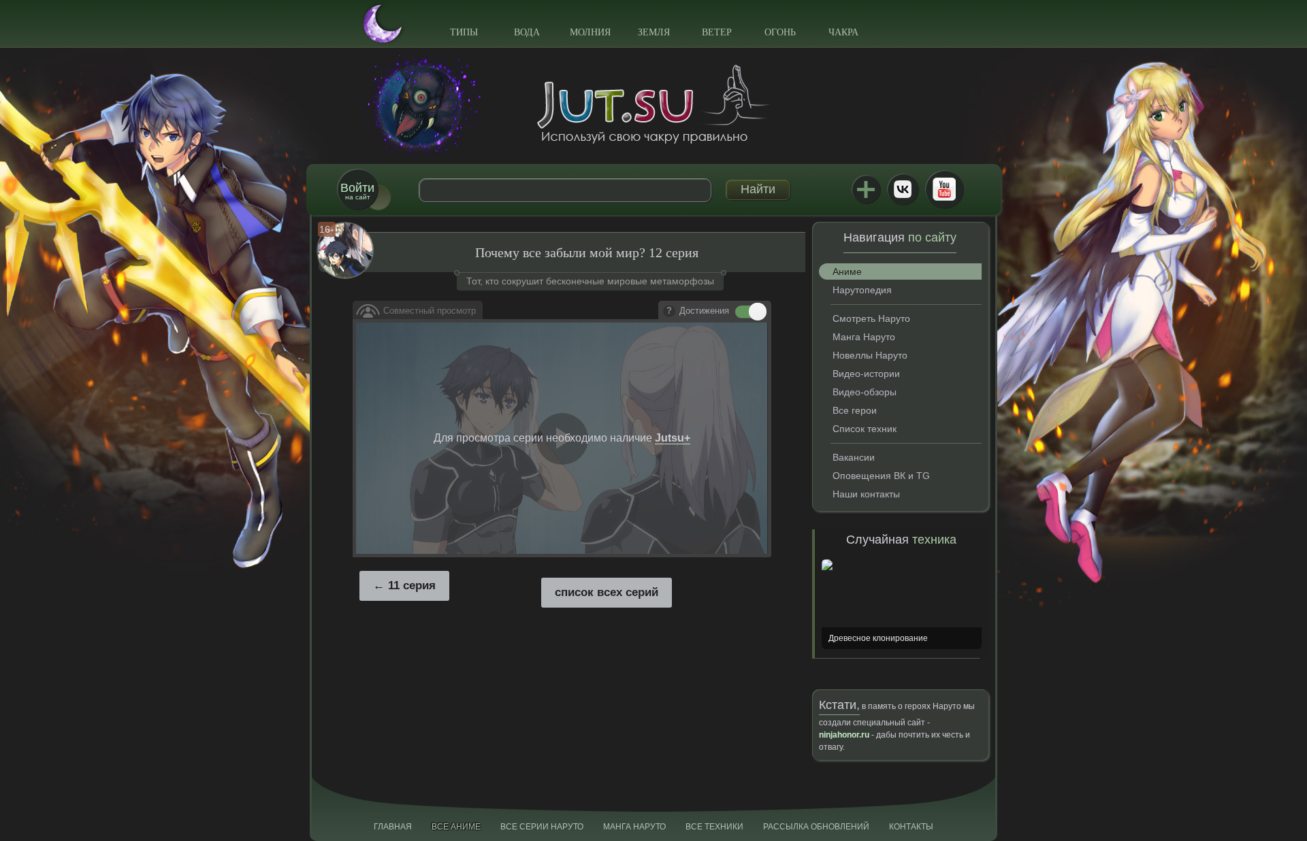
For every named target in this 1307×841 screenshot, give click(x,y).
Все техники (714, 826)
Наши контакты (866, 494)
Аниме (847, 271)
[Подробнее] (669, 312)
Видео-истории (866, 373)
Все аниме (456, 826)
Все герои (855, 410)
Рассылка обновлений (816, 826)
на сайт (357, 191)
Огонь (780, 32)
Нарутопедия (862, 289)
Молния (590, 32)
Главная (393, 826)
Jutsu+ (866, 189)
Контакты (911, 826)
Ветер (717, 32)
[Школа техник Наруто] (653, 104)
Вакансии (854, 457)
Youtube (944, 189)
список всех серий (606, 592)
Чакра (843, 32)
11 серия (412, 585)
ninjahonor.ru (844, 735)
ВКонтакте (902, 189)
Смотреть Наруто (871, 318)
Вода (527, 32)
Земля (654, 32)
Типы (464, 32)
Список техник (865, 428)
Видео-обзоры (865, 391)
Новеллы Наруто (870, 355)
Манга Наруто (864, 336)
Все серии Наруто (541, 826)
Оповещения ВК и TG (881, 475)
